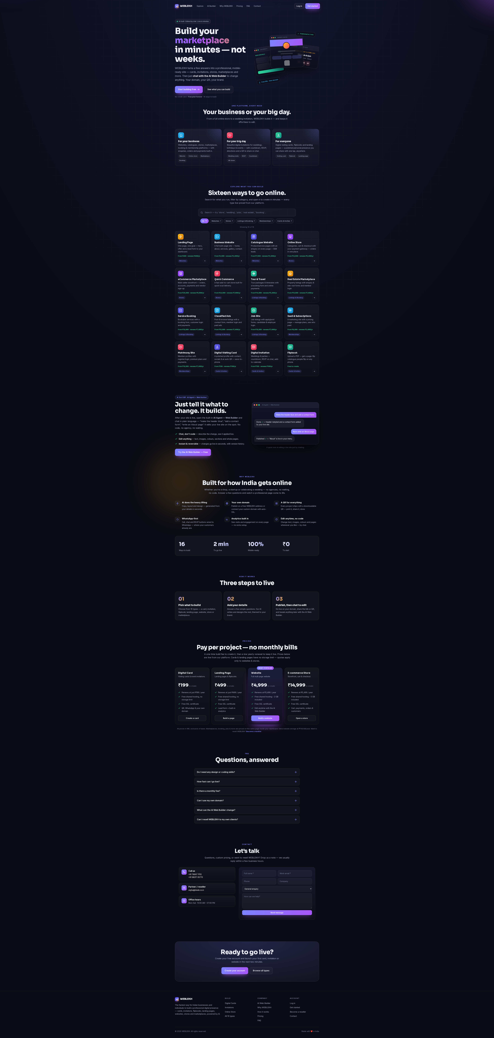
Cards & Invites (284, 221)
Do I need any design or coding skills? (216, 772)
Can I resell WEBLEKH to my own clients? (217, 819)
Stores (229, 221)
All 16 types (230, 1016)
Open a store (302, 718)
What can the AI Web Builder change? (216, 810)
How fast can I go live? (208, 781)
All (204, 221)
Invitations (229, 1007)
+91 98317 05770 (195, 877)
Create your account (235, 970)
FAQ (248, 6)
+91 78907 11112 (195, 874)
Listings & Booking (246, 221)
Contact (257, 6)
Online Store (230, 1012)
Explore (200, 6)
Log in (299, 6)
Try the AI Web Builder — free (193, 452)
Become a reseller (253, 731)
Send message (277, 913)
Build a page (228, 718)
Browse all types (261, 970)
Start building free (187, 89)
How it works (263, 1012)
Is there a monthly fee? (208, 791)
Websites (216, 221)
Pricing (239, 6)
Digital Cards (230, 1003)
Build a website (265, 718)
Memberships (266, 221)
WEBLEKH (186, 6)
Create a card (192, 718)
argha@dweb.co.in (196, 890)
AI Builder (211, 6)
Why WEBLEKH (226, 6)
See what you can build (219, 89)
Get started (312, 6)
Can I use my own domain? (210, 800)
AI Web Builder (263, 1003)
